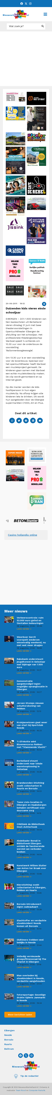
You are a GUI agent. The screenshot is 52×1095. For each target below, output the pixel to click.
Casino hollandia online (22, 534)
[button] (44, 304)
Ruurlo (8, 1044)
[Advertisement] (26, 59)
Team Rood (21, 1090)
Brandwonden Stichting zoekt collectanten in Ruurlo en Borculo (30, 785)
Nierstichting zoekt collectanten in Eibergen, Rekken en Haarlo (31, 887)
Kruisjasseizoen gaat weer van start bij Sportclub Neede (32, 725)
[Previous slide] (6, 520)
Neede (8, 1035)
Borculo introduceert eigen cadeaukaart (29, 905)
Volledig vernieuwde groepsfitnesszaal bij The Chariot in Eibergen (31, 959)
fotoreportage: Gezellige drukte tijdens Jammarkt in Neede (31, 997)
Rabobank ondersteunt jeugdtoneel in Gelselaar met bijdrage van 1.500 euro (31, 663)
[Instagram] (30, 3)
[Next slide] (45, 520)
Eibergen (9, 1030)
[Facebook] (21, 3)
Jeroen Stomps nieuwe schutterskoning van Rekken (30, 706)
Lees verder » (24, 629)
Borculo (8, 1039)
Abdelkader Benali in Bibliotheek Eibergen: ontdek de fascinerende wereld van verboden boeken (30, 846)
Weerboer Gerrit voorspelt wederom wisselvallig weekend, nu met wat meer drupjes (31, 641)
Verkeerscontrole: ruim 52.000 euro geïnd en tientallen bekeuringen (30, 620)
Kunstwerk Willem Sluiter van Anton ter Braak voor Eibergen (32, 868)
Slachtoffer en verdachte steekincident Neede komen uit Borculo (31, 923)
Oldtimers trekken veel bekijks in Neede (30, 941)
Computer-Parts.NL (37, 1090)
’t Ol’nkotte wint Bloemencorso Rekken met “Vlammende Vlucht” (32, 744)
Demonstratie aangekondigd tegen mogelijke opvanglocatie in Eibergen (32, 685)
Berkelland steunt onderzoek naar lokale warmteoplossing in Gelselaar (29, 765)
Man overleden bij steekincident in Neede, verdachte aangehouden (31, 978)
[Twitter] (26, 3)
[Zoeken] (43, 26)
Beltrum (9, 1048)
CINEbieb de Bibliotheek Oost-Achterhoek (31, 825)
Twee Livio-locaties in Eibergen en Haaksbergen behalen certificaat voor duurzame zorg (31, 806)
